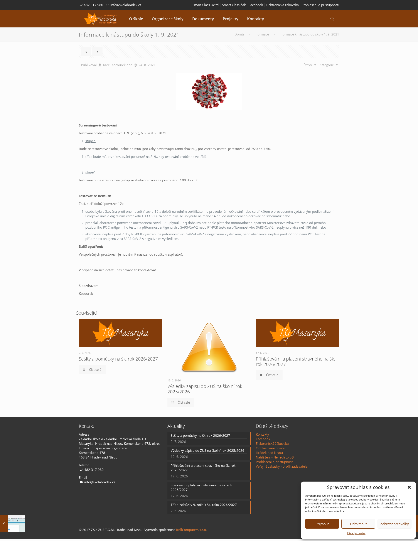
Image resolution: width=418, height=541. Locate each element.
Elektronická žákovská (282, 5)
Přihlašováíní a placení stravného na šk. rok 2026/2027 (295, 361)
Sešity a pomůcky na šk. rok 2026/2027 (118, 359)
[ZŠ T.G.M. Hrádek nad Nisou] (100, 18)
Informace (261, 34)
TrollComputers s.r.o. (191, 530)
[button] (409, 487)
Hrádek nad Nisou (269, 452)
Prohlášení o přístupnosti (320, 5)
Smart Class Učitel (205, 5)
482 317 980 (93, 5)
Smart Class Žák (234, 5)
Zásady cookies (356, 533)
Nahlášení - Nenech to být (275, 457)
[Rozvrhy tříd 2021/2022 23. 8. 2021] (12, 523)
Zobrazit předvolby (394, 524)
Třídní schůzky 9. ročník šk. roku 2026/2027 (204, 504)
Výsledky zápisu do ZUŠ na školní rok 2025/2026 (204, 389)
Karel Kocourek (114, 65)
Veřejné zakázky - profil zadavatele (281, 466)
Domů (239, 34)
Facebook (256, 5)
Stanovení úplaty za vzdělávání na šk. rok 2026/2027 (201, 487)
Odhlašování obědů (270, 448)
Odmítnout (358, 524)
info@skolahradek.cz (125, 5)
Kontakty (262, 434)
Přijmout (322, 524)
